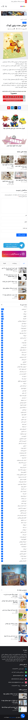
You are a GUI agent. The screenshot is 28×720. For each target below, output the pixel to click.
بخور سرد (24, 376)
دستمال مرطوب (23, 350)
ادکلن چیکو (23, 486)
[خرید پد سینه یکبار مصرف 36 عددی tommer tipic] (22, 277)
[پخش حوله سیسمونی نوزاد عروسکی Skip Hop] (23, 604)
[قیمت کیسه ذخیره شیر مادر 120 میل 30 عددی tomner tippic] (22, 270)
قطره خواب (23, 414)
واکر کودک (24, 343)
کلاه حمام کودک (22, 453)
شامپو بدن (24, 436)
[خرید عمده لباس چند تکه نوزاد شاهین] (23, 638)
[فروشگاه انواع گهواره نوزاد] (21, 175)
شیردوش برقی (23, 429)
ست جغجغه (23, 400)
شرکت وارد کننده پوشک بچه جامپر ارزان (9, 611)
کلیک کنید (14, 672)
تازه (24, 263)
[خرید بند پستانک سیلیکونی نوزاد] (22, 290)
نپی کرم (24, 534)
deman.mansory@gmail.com (14, 682)
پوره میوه (24, 424)
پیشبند (24, 549)
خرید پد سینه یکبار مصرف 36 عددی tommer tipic (10, 275)
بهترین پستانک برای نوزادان (11, 623)
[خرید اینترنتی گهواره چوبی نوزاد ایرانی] (21, 160)
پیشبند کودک (23, 556)
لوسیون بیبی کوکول (22, 381)
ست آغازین (23, 431)
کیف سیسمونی (23, 357)
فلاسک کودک (23, 551)
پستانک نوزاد (23, 364)
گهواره (21, 19)
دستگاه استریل (23, 407)
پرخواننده (14, 263)
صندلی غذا (24, 326)
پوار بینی (24, 391)
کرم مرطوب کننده (22, 369)
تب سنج (24, 417)
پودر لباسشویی (23, 510)
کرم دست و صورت (22, 477)
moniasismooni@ (15, 679)
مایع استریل (23, 388)
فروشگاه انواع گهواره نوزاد (21, 180)
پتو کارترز (24, 410)
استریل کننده (23, 450)
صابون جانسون (23, 554)
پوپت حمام (23, 503)
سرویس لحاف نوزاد (22, 470)
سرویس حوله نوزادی (21, 367)
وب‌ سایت (25, 228)
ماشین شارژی (23, 544)
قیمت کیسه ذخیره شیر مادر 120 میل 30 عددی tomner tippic (9, 269)
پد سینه (24, 527)
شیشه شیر (24, 323)
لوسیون (24, 362)
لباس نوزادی (23, 412)
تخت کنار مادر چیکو (22, 506)
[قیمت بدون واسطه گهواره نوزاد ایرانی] (7, 176)
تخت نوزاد (24, 558)
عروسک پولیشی (22, 542)
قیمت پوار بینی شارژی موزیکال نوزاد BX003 (10, 708)
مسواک (24, 525)
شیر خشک (24, 355)
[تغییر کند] (23, 6)
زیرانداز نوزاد (23, 496)
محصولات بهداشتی (22, 321)
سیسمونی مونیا (12, 717)
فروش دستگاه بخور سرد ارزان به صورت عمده (10, 595)
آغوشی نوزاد (23, 472)
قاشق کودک (23, 539)
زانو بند (24, 465)
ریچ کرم (24, 530)
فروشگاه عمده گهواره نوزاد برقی (7, 165)
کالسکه (24, 319)
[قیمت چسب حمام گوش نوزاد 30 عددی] (22, 297)
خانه (25, 19)
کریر (25, 340)
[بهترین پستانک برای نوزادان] (23, 628)
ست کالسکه (23, 489)
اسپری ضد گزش (22, 441)
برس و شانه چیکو (22, 462)
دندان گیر (24, 398)
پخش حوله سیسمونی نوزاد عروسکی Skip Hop (9, 601)
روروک (24, 335)
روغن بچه (24, 379)
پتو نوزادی (24, 501)
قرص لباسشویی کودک (21, 474)
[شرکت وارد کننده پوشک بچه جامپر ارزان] (23, 615)
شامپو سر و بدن (22, 374)
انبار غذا (24, 494)
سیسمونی (24, 309)
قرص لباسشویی (22, 438)
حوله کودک (23, 546)
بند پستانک (23, 498)
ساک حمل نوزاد (23, 333)
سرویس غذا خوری (22, 508)
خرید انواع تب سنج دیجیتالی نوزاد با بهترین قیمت (9, 701)
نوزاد (25, 311)
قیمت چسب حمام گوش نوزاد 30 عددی (16, 1)
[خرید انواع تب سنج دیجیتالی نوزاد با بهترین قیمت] (23, 702)
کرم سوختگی (23, 347)
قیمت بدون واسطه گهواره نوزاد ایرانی (7, 181)
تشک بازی (24, 331)
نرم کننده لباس (23, 386)
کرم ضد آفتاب (23, 513)
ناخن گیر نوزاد (23, 467)
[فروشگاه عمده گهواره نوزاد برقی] (7, 159)
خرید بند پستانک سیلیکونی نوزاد (10, 288)
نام (26, 215)
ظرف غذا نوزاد (23, 405)
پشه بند (24, 345)
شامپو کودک (23, 328)
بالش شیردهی (23, 403)
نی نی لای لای (23, 371)
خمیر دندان (23, 422)
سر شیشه (24, 426)
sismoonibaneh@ (17, 675)
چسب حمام (23, 522)
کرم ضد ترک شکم (22, 443)
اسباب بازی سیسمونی (21, 460)
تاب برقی (24, 393)
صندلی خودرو (23, 338)
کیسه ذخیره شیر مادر (21, 515)
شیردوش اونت (23, 537)
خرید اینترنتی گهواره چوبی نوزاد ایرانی (21, 166)
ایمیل (26, 222)
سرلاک (24, 383)
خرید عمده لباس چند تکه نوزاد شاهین (10, 636)
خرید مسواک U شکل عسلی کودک (9, 281)
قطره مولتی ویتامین (22, 518)
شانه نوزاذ (24, 458)
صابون (24, 446)
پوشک (24, 314)
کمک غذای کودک (22, 482)
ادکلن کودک (23, 448)
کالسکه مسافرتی (22, 561)
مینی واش (24, 359)
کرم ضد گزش (23, 532)
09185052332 (15, 669)
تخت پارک (24, 352)
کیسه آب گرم (23, 491)
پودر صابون (23, 419)
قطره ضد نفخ (23, 479)
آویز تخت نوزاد (23, 395)
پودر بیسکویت (23, 434)
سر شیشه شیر (23, 455)
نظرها (4, 263)
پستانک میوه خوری (22, 484)
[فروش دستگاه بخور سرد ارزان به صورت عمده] (23, 596)
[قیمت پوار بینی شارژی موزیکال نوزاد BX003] (23, 709)
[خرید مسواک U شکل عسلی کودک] (22, 283)
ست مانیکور (23, 520)
